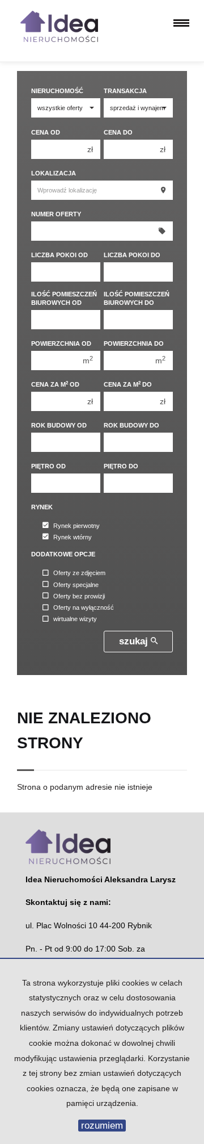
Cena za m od (55, 384)
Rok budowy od (59, 425)
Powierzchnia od (61, 343)
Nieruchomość (57, 90)
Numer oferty (56, 214)
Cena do (118, 132)
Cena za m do (128, 384)
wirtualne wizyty (75, 619)
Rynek (42, 507)
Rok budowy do (131, 425)
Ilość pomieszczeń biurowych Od (64, 298)
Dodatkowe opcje (63, 554)
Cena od (45, 132)
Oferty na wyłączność (83, 608)
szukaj (135, 641)
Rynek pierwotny (76, 525)
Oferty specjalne (76, 584)
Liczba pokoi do (132, 255)
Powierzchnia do (134, 343)
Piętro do (121, 466)
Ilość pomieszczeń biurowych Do (136, 298)
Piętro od (48, 466)
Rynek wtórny (72, 537)
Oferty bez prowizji (79, 596)
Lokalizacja (53, 173)
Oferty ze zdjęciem (79, 573)
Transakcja (125, 90)
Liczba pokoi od (59, 255)
